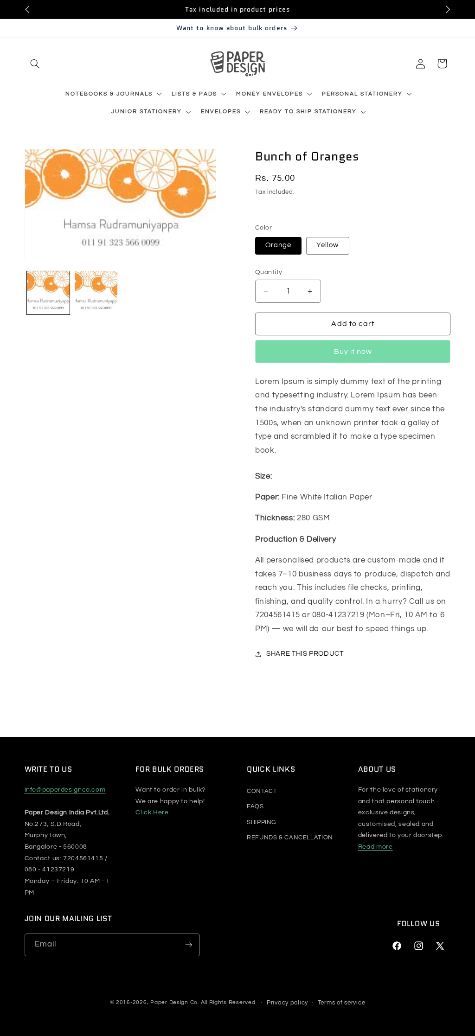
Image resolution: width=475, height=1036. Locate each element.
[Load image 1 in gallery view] (48, 292)
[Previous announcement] (27, 9)
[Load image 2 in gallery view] (96, 292)
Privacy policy (287, 1002)
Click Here (151, 812)
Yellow (327, 245)
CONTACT (261, 791)
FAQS (255, 806)
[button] (35, 63)
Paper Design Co (174, 1002)
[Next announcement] (447, 9)
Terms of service (342, 1002)
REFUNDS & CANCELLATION (290, 837)
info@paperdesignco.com (65, 790)
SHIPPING (261, 822)
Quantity (268, 272)
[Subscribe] (188, 945)
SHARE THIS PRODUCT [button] (304, 653)
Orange (278, 245)
